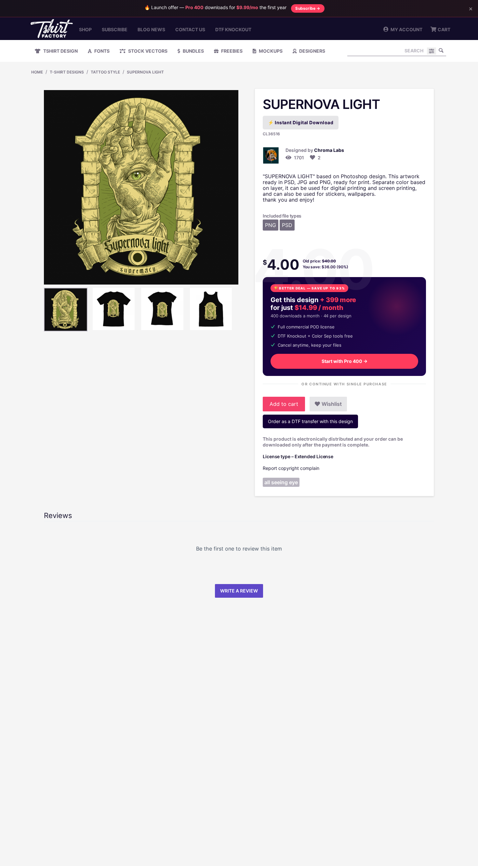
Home (37, 72)
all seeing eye (281, 482)
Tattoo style (105, 72)
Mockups (270, 51)
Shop (85, 29)
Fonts (101, 51)
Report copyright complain (291, 468)
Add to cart (284, 404)
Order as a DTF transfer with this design (310, 421)
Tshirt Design (60, 51)
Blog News (151, 29)
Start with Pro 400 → (344, 361)
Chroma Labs (329, 150)
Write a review (239, 590)
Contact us (190, 29)
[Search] (441, 50)
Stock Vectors (147, 51)
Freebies (231, 51)
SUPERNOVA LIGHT (145, 72)
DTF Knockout (233, 29)
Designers (311, 51)
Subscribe (114, 29)
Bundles (193, 51)
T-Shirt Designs (67, 72)
